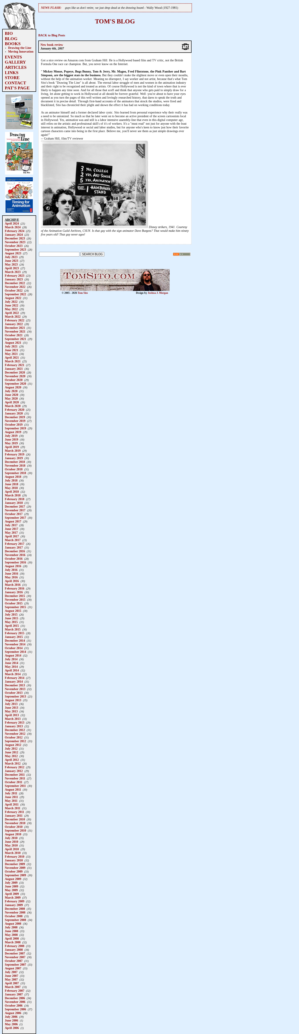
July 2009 (11, 882)
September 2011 (15, 786)
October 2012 (14, 737)
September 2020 (15, 383)
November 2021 (15, 331)
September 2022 (15, 294)
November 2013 (15, 689)
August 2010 (13, 834)
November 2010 (15, 823)
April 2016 (12, 581)
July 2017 (11, 525)
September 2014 (15, 651)
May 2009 (11, 890)
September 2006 (15, 1009)
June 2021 (11, 350)
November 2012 (15, 733)
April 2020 (12, 402)
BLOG (11, 38)
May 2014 (11, 666)
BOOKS (13, 43)
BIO (9, 33)
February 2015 (14, 633)
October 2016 (14, 558)
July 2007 (11, 972)
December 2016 (15, 551)
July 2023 (11, 257)
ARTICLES (15, 67)
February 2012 (14, 767)
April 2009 (12, 894)
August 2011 (13, 789)
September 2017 (15, 517)
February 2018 (14, 499)
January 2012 (14, 771)
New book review (51, 44)
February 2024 (14, 231)
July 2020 (11, 391)
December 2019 (15, 417)
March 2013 (13, 719)
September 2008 (15, 920)
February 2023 (14, 275)
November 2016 (15, 555)
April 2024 (12, 223)
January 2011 (14, 815)
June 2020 (11, 395)
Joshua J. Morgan (158, 293)
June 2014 (11, 663)
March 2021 (13, 361)
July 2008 (11, 927)
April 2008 (12, 938)
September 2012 (15, 741)
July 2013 (11, 704)
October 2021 (14, 335)
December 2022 (15, 283)
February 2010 (14, 856)
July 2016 (11, 570)
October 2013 (14, 692)
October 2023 (14, 246)
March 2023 (13, 272)
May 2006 (11, 1024)
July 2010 (11, 838)
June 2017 (11, 529)
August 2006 (13, 1013)
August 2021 (13, 342)
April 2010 (12, 849)
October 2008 (14, 916)
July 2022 (11, 301)
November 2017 (15, 510)
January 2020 (14, 413)
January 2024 (14, 234)
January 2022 (14, 324)
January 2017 (14, 547)
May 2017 (11, 532)
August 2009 (13, 879)
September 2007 (15, 964)
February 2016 (14, 588)
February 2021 (14, 365)
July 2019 (11, 435)
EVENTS (13, 57)
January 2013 (14, 726)
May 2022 (11, 309)
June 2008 (11, 931)
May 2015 (11, 622)
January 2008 (14, 949)
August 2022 (13, 298)
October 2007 (14, 961)
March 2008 (13, 942)
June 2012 (11, 752)
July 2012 (11, 748)
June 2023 (11, 260)
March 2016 (13, 584)
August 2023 (13, 253)
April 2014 (12, 670)
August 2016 (13, 566)
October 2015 (14, 603)
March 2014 (13, 674)
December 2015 (15, 596)
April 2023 (12, 268)
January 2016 (14, 592)
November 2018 (15, 465)
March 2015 (13, 629)
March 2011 (12, 808)
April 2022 (12, 313)
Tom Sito (83, 293)
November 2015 (15, 599)
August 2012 (13, 745)
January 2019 (14, 458)
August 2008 (13, 923)
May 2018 (11, 488)
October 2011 (13, 782)
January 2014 (14, 681)
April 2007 (12, 983)
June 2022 (11, 305)
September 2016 (15, 562)
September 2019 (15, 428)
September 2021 (15, 339)
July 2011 (11, 793)
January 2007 (14, 994)
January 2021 (14, 368)
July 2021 (11, 346)
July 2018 (11, 480)
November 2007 (15, 957)
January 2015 (14, 637)
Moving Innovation (20, 51)
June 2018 (11, 484)
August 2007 (13, 968)
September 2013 (15, 696)
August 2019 (13, 432)
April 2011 (12, 804)
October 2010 (14, 827)
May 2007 (11, 979)
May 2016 (11, 577)
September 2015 (15, 607)
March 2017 (13, 540)
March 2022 (13, 316)
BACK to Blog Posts (51, 35)
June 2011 (11, 797)
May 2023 (11, 264)
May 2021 (11, 354)
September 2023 (15, 249)
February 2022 (14, 320)
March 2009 (13, 897)
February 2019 (14, 454)
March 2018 (13, 495)
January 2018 (14, 503)
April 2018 (12, 491)
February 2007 (14, 990)
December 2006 (15, 998)
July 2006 (11, 1016)
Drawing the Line (19, 48)
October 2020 (14, 380)
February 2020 (14, 409)
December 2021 (15, 327)
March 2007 (13, 987)
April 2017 (12, 536)
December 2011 (15, 774)
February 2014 (14, 678)
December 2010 (15, 819)
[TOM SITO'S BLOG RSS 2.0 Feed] (181, 255)
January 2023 (14, 279)
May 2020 (11, 398)
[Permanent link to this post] (185, 49)
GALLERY (15, 62)
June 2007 (11, 975)
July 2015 (11, 614)
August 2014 (13, 655)
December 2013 (15, 685)
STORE (12, 77)
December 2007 (15, 953)
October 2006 (14, 1005)
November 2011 (15, 778)
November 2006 (15, 1002)
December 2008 (15, 908)
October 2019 (14, 424)
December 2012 (15, 730)
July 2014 (11, 659)
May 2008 (11, 935)
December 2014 (15, 640)
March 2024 (13, 227)
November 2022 (15, 287)
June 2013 (11, 707)
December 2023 (15, 238)
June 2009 (11, 886)
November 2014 (15, 644)
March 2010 (13, 853)
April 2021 (12, 357)
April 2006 (12, 1028)
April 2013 (12, 715)
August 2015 (13, 611)
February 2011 (14, 812)
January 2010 (14, 860)
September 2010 (15, 830)
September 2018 (15, 473)
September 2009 (15, 875)
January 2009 (14, 905)
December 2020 (15, 372)
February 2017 (14, 543)
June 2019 (11, 439)
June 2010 (11, 841)
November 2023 (15, 242)
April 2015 (12, 625)
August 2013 (13, 700)
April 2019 (12, 447)
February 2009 (14, 901)
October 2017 (14, 514)
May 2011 (11, 800)
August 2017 (13, 521)
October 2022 (14, 290)
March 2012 (13, 763)
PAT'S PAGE (17, 87)
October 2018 (14, 469)
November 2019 (15, 421)
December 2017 (15, 506)
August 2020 (13, 387)
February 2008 (14, 946)
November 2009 (15, 867)
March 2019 (13, 450)
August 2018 (13, 476)
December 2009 (15, 864)
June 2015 (11, 618)
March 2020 (13, 406)
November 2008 (15, 912)
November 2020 (15, 376)
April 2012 (12, 759)
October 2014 (14, 648)
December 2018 (15, 462)
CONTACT (15, 82)
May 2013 (11, 711)
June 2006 (11, 1020)
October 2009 (14, 871)
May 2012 (11, 756)
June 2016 (11, 573)
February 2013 (14, 722)
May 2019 (11, 443)
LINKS (11, 72)
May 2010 (11, 845)
